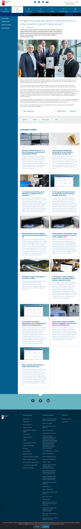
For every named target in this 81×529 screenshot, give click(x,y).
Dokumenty (29, 11)
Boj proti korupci (27, 451)
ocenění (56, 119)
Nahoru (40, 395)
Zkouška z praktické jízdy (47, 453)
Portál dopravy (45, 119)
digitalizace (25, 119)
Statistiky (40, 11)
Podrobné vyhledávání (70, 3)
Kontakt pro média (6, 24)
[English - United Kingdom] (47, 2)
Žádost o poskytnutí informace (30, 459)
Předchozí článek (61, 111)
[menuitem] (6, 9)
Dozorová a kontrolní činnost (29, 442)
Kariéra (52, 11)
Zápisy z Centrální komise (28, 445)
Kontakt (75, 11)
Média (17, 11)
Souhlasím (45, 526)
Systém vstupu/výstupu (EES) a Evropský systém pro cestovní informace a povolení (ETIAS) (49, 472)
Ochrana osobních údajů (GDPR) (30, 465)
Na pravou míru (5, 28)
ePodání (35, 119)
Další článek (73, 111)
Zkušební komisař (46, 499)
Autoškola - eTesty (46, 462)
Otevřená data (26, 434)
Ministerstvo (6, 11)
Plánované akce (6, 21)
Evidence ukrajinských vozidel (49, 456)
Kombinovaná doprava (47, 423)
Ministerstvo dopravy (6, 3)
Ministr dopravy (26, 419)
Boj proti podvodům (27, 454)
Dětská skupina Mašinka (28, 468)
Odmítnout (37, 526)
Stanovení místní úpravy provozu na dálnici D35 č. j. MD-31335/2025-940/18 (49, 509)
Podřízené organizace (28, 437)
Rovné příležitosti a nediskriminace (31, 462)
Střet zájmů (25, 448)
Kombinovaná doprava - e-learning (50, 451)
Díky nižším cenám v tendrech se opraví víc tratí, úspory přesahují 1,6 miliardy (49, 503)
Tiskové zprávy (5, 18)
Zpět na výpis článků (28, 111)
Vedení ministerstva (27, 424)
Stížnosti (25, 440)
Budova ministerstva (27, 427)
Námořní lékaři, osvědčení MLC (49, 459)
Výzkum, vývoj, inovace (47, 496)
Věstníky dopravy (46, 486)
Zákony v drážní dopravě (47, 489)
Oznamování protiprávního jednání (30, 456)
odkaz (26, 524)
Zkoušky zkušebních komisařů (49, 433)
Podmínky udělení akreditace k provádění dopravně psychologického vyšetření (49, 466)
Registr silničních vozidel (47, 430)
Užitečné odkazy (64, 11)
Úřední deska (26, 421)
